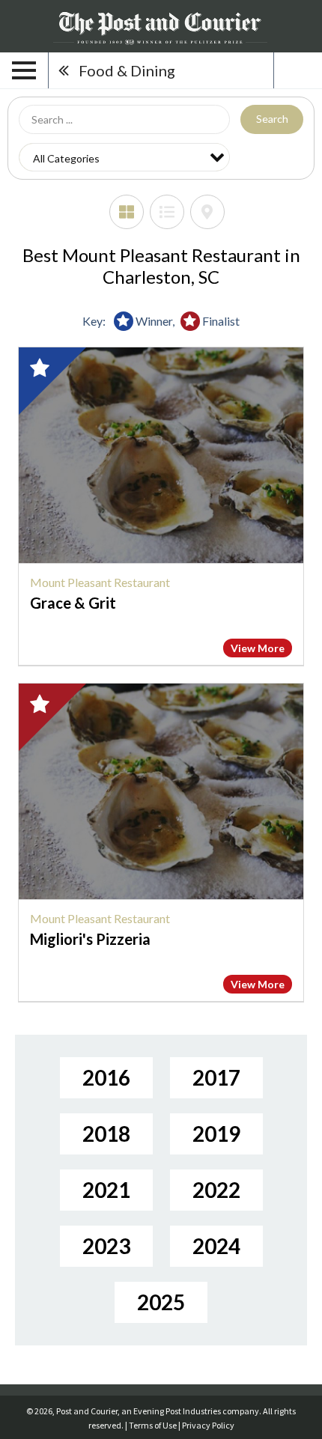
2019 (216, 1133)
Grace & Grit (73, 603)
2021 (106, 1189)
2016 (106, 1077)
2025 (161, 1302)
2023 (106, 1246)
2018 (106, 1133)
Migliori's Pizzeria (90, 939)
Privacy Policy (208, 1425)
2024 (216, 1246)
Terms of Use (153, 1425)
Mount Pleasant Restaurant (100, 582)
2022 (216, 1189)
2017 (216, 1077)
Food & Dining (127, 70)
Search (272, 118)
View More (258, 648)
